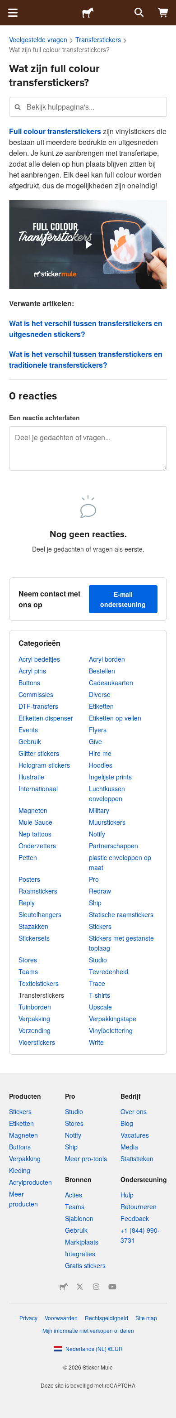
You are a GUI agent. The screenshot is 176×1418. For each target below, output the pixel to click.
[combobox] (88, 106)
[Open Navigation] (12, 12)
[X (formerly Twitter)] (79, 1286)
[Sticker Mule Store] (63, 1286)
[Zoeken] (138, 12)
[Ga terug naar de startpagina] (88, 12)
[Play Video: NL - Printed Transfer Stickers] (88, 245)
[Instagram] (96, 1286)
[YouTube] (112, 1286)
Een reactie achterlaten (44, 417)
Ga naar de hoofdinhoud (7, 7)
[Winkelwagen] (163, 12)
